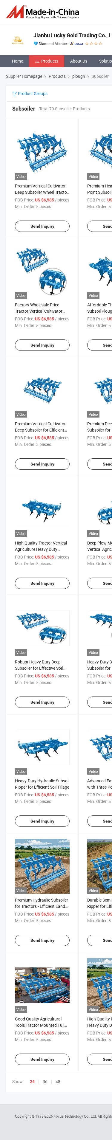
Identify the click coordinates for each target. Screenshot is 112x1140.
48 (58, 1081)
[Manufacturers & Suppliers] (43, 12)
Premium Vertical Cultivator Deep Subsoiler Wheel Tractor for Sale (41, 192)
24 (32, 1081)
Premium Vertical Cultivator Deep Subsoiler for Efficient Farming (40, 430)
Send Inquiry (42, 226)
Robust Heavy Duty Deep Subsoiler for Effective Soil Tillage (39, 668)
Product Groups (32, 93)
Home (17, 61)
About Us (78, 61)
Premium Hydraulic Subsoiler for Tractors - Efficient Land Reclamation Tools (41, 906)
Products (49, 61)
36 (45, 1081)
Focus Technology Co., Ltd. (76, 1116)
